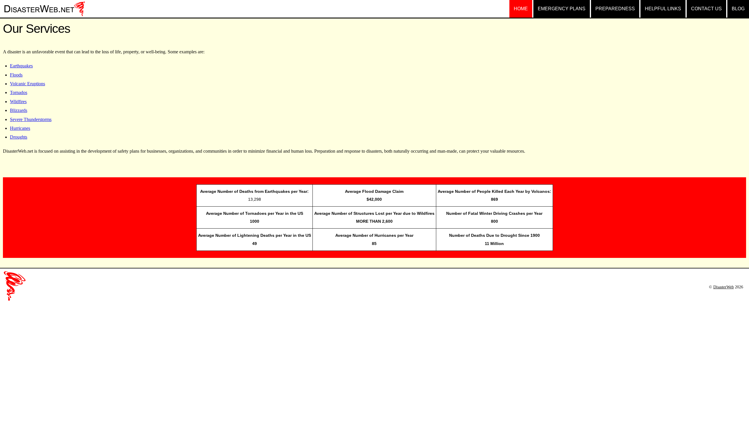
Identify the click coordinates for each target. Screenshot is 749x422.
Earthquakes (21, 65)
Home (521, 8)
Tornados (18, 92)
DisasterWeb (723, 287)
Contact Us (706, 8)
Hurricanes (20, 128)
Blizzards (18, 110)
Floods (16, 74)
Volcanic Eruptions (27, 83)
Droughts (18, 137)
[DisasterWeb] (44, 10)
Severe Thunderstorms (30, 119)
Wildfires (18, 101)
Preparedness (615, 8)
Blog (738, 8)
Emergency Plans (561, 8)
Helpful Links (663, 8)
